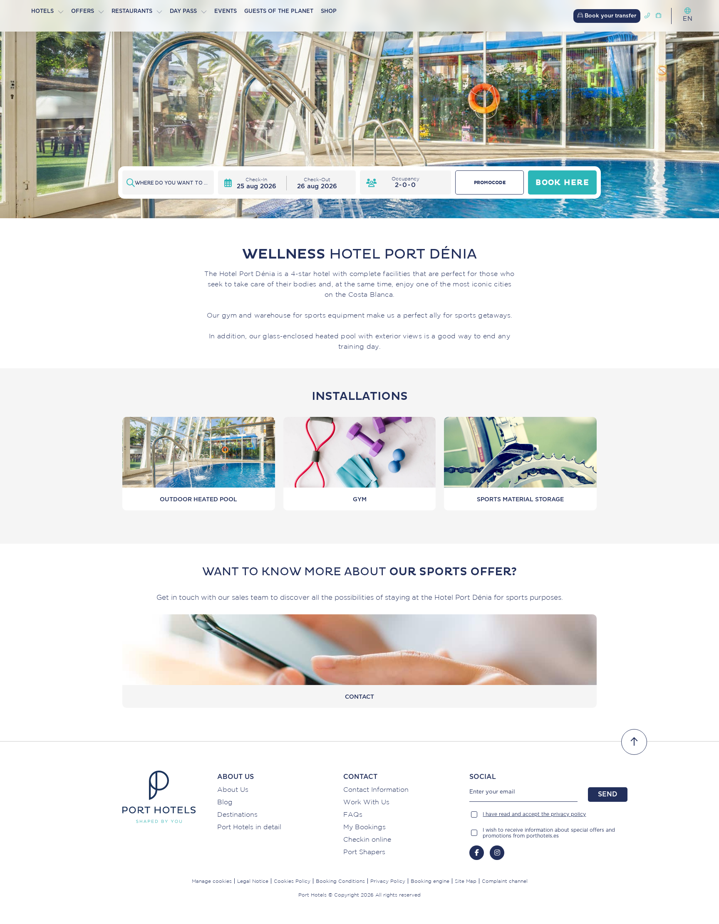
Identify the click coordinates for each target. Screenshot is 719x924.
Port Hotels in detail (249, 826)
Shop (329, 11)
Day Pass (183, 11)
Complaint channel (505, 881)
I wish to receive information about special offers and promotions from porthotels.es (549, 833)
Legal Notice (252, 881)
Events (225, 11)
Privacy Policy (387, 881)
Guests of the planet (278, 11)
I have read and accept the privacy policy (534, 814)
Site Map (465, 881)
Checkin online (367, 839)
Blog (225, 802)
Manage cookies (212, 881)
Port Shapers (364, 851)
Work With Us (366, 802)
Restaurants (132, 11)
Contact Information (376, 789)
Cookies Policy (292, 881)
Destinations (237, 814)
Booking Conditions (340, 881)
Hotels (42, 11)
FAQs (352, 814)
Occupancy (405, 178)
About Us (232, 789)
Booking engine (430, 881)
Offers (82, 11)
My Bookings (364, 826)
